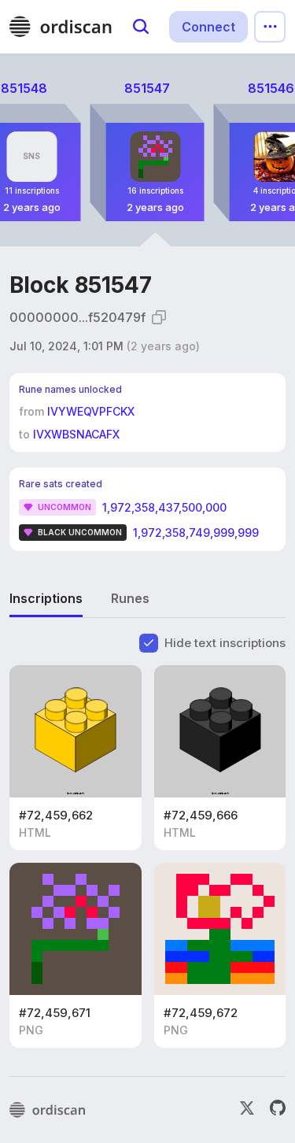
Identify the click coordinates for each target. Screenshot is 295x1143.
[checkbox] (148, 643)
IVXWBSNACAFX (76, 434)
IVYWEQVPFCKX (91, 411)
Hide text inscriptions (225, 642)
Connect (208, 27)
